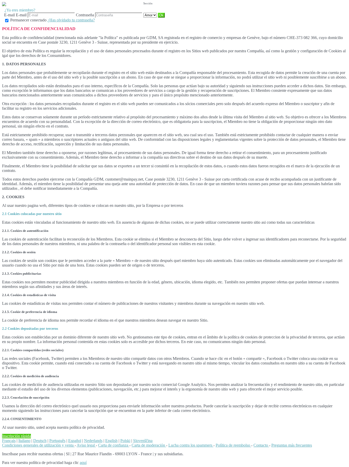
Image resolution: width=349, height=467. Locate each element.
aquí (83, 462)
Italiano (24, 440)
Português (57, 440)
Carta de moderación (149, 445)
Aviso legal (86, 445)
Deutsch (39, 440)
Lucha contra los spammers (190, 445)
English (111, 440)
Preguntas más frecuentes (291, 445)
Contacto (261, 445)
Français (9, 440)
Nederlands (93, 440)
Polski (125, 440)
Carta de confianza (113, 445)
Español (74, 440)
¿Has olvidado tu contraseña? (71, 20)
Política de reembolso (233, 445)
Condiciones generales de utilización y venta (38, 445)
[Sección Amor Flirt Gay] (150, 15)
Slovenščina (143, 440)
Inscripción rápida (16, 436)
